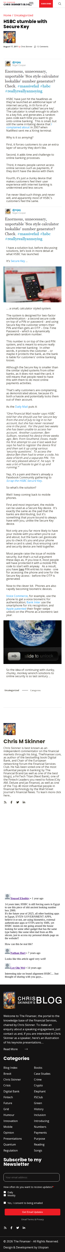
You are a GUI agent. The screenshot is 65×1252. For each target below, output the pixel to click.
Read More (10, 1049)
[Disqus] (32, 847)
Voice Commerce (17, 596)
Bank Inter (33, 602)
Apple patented (16, 609)
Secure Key (18, 261)
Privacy (40, 1219)
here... (7, 795)
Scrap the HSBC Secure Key (24, 481)
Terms (30, 1219)
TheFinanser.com (49, 754)
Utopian (43, 1247)
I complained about (29, 125)
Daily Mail (21, 407)
